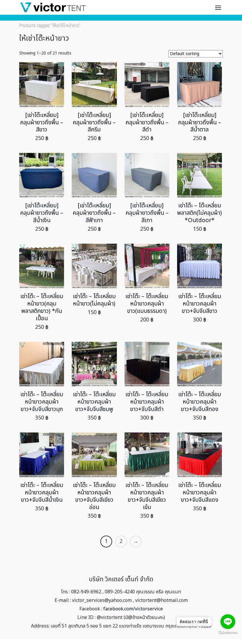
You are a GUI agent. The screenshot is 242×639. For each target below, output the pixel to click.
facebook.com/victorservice (133, 608)
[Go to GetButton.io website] (227, 633)
